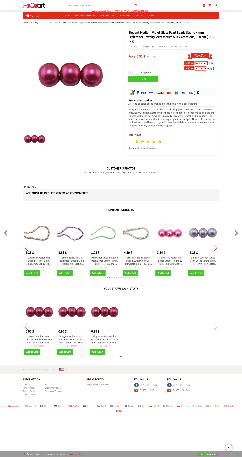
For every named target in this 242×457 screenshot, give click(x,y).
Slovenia (184, 406)
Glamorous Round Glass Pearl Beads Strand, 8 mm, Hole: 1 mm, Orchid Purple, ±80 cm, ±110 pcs (72, 260)
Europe (131, 406)
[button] (105, 277)
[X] (24, 454)
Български (16, 406)
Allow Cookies (208, 454)
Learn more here (76, 454)
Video (151, 15)
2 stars (143, 141)
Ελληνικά (32, 406)
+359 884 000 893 (140, 11)
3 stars (148, 141)
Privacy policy (29, 387)
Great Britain (215, 406)
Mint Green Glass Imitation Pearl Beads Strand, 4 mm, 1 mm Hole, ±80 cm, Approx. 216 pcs (104, 260)
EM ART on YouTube (148, 390)
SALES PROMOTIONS (85, 15)
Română (47, 406)
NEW (67, 15)
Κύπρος (199, 406)
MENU (30, 16)
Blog (140, 15)
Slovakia (169, 406)
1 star (137, 141)
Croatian (90, 406)
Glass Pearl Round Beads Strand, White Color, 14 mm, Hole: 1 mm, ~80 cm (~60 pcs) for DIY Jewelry (137, 260)
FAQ (46, 384)
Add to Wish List (180, 47)
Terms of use (28, 391)
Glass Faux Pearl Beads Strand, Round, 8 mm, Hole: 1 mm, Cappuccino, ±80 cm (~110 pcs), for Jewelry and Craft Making (39, 260)
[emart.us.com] (34, 5)
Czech (103, 406)
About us (27, 384)
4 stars (154, 141)
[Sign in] (204, 5)
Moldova (122, 411)
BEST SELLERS (107, 15)
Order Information (53, 387)
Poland (156, 406)
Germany (62, 406)
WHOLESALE (126, 15)
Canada (231, 406)
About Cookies (29, 394)
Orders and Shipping (53, 391)
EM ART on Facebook (149, 385)
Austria (76, 406)
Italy (143, 406)
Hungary (117, 406)
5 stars (160, 141)
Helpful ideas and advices (98, 384)
